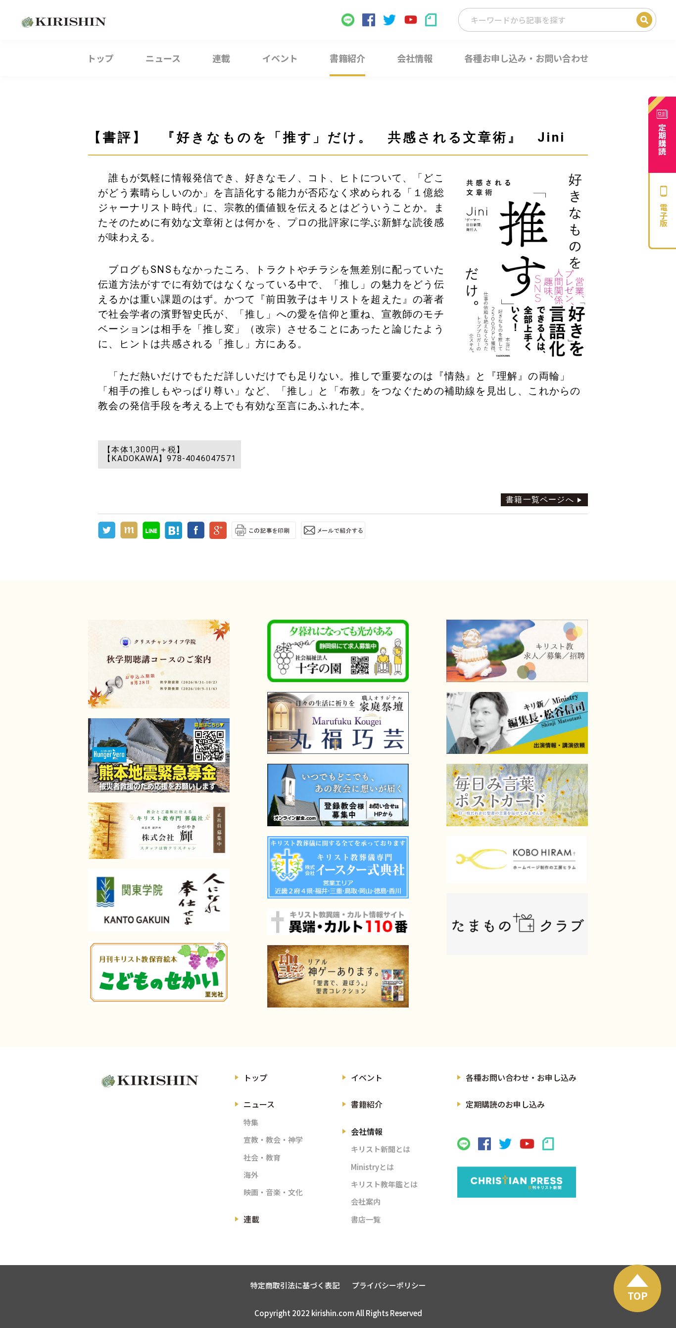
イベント (367, 1077)
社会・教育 (262, 1157)
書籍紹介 (367, 1104)
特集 (250, 1122)
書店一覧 (366, 1219)
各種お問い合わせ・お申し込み (521, 1077)
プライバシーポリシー (389, 1285)
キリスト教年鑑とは (384, 1184)
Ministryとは (372, 1167)
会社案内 (366, 1201)
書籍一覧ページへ (540, 499)
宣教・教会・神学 (273, 1139)
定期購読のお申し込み (505, 1104)
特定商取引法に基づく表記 (294, 1285)
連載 (251, 1219)
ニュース (259, 1104)
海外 (250, 1174)
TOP (638, 1295)
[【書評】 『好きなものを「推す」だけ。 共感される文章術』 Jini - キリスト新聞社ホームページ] (173, 536)
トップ (255, 1077)
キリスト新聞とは (380, 1149)
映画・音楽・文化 (273, 1192)
